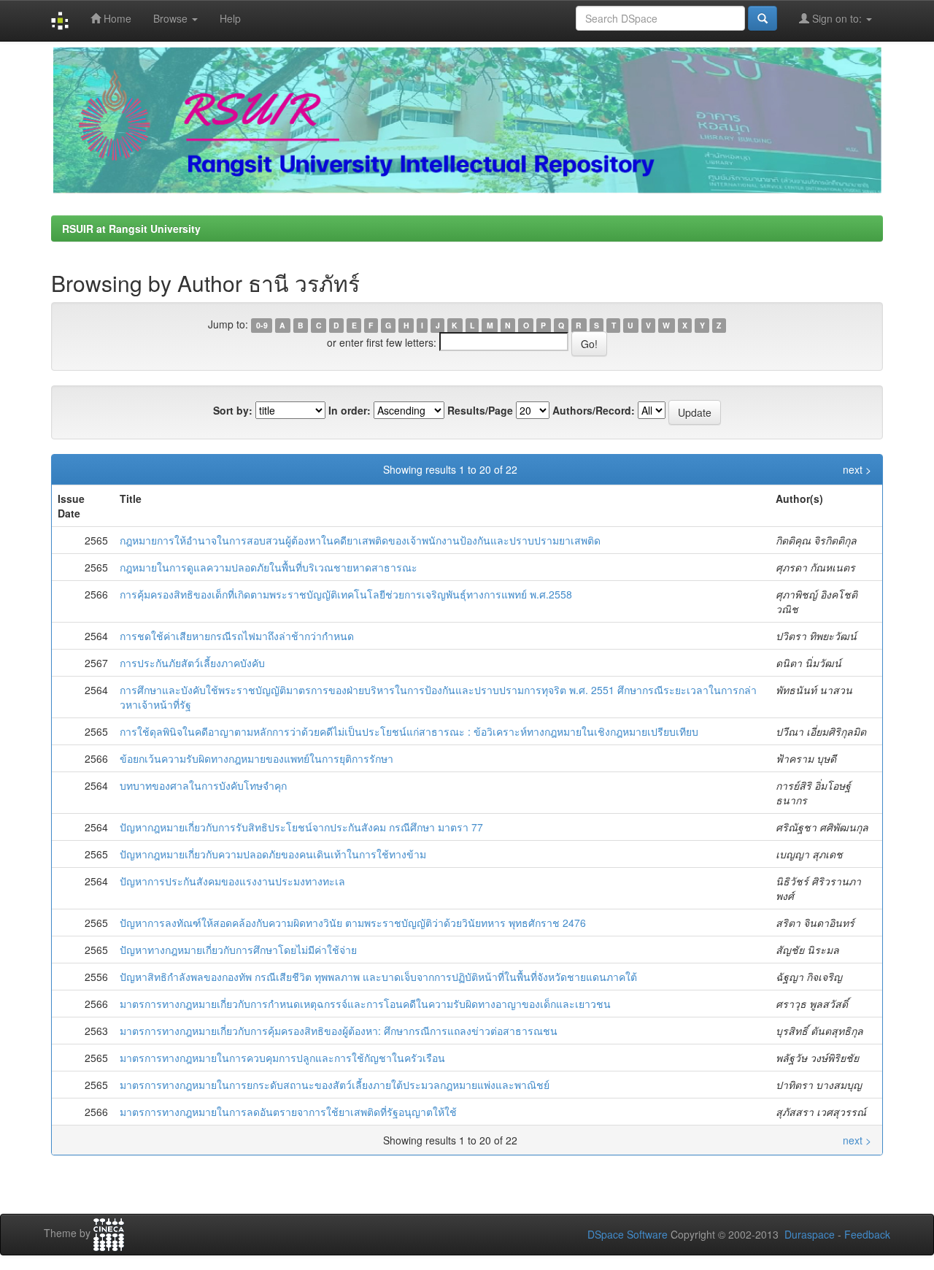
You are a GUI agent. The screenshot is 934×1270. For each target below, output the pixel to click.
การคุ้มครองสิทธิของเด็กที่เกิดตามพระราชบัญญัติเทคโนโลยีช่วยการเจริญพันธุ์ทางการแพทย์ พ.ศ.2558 (346, 594)
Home (116, 18)
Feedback (867, 1234)
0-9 (262, 325)
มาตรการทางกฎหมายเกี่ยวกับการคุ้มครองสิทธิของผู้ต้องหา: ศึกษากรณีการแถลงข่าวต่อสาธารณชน (338, 1030)
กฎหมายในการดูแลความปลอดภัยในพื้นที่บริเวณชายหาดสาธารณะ (268, 567)
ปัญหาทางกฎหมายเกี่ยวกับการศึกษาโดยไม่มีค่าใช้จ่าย (238, 949)
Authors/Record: (593, 410)
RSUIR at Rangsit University (131, 228)
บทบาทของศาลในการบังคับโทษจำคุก (203, 785)
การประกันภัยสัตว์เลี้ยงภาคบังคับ (192, 662)
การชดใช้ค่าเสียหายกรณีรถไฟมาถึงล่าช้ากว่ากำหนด (237, 635)
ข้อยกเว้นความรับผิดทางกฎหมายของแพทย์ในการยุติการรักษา (256, 758)
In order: (349, 410)
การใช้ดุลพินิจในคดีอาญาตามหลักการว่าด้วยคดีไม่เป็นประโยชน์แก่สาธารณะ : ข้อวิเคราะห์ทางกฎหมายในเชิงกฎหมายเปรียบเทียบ (409, 731)
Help (230, 18)
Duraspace (809, 1234)
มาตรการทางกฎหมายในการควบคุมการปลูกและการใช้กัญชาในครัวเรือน (282, 1057)
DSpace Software (627, 1234)
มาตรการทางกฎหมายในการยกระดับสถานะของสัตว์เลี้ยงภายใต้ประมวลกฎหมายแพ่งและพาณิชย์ (334, 1084)
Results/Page (480, 410)
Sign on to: (837, 18)
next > (857, 469)
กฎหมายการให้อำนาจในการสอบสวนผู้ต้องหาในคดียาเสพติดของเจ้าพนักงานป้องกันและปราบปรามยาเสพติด (360, 540)
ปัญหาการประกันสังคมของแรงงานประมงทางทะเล (232, 881)
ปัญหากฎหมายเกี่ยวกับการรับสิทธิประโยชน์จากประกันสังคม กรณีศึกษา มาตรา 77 (301, 827)
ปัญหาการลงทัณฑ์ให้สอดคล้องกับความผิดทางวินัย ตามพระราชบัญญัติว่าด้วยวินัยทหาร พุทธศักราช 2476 (353, 922)
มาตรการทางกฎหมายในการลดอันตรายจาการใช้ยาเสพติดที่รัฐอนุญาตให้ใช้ (288, 1111)
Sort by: (232, 410)
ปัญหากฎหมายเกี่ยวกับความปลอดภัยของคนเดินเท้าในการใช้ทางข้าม (273, 854)
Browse (171, 18)
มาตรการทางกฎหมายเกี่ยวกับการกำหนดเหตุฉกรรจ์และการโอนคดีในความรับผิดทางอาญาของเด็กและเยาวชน (365, 1003)
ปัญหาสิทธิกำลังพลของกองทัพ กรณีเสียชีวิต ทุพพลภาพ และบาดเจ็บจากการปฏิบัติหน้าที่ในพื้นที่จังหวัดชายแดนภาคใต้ (378, 976)
